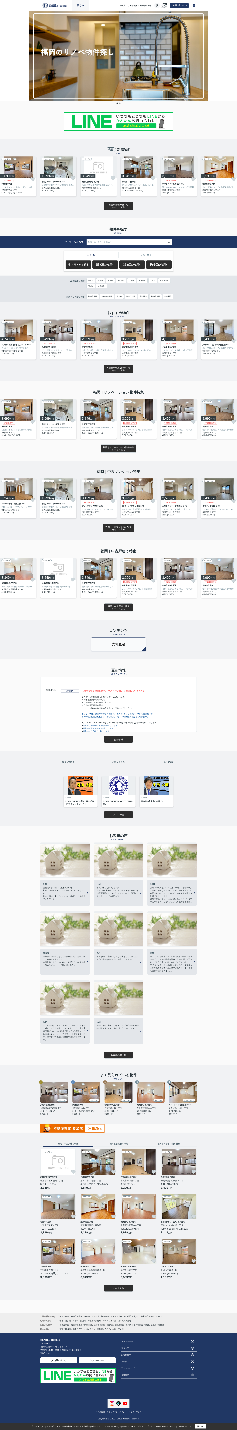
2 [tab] (120, 103)
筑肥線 (154, 1325)
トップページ (127, 1341)
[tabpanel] (118, 56)
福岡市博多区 (106, 296)
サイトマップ (136, 1412)
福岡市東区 (155, 296)
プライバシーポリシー (118, 1412)
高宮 (61, 1329)
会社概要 (125, 1375)
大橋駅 (131, 281)
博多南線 (88, 1325)
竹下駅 (100, 281)
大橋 (86, 1329)
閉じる (200, 1426)
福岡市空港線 (100, 1325)
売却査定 (118, 644)
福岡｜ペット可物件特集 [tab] (168, 1143)
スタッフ (125, 1348)
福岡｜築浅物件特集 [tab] (118, 1143)
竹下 (80, 1329)
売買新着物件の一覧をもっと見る (118, 206)
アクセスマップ (128, 1368)
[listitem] (58, 176)
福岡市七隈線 (143, 1325)
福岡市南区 (92, 296)
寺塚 (62, 1321)
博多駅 (110, 281)
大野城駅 (101, 286)
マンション (91, 255)
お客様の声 (126, 1355)
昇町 (105, 1321)
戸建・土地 (146, 255)
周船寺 (128, 1321)
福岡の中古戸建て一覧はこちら (96, 731)
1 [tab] (117, 103)
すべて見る (118, 1288)
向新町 (76, 1321)
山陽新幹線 (120, 1325)
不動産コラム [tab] (118, 762)
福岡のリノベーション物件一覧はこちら (100, 725)
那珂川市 (168, 296)
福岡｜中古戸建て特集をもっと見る (118, 607)
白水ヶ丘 (112, 1321)
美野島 (98, 1321)
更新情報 (118, 739)
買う (79, 5)
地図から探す (133, 264)
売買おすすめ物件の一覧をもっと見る (118, 369)
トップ (122, 5)
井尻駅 (153, 281)
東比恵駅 (142, 281)
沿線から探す (146, 5)
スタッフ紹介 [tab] (68, 762)
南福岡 (100, 1329)
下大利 (121, 1329)
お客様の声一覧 (118, 1055)
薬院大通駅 (164, 281)
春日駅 (91, 286)
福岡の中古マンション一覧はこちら (98, 728)
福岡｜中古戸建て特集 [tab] (68, 1143)
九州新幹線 (131, 1325)
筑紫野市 (145, 1316)
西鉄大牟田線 (77, 1325)
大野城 (92, 1329)
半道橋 (91, 1321)
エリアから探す (132, 5)
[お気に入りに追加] (32, 179)
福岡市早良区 (156, 1316)
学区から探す (160, 264)
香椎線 (161, 1325)
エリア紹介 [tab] (169, 762)
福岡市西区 (130, 296)
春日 (106, 1329)
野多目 (68, 1321)
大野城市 (143, 296)
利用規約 (101, 1412)
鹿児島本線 (65, 1325)
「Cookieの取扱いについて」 (164, 1427)
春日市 (119, 296)
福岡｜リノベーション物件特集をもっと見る (118, 448)
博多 (75, 1329)
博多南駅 (121, 281)
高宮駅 (91, 281)
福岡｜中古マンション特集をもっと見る (118, 528)
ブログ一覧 (118, 814)
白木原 (121, 1321)
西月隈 (83, 1321)
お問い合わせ (178, 5)
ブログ (124, 1361)
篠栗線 (110, 1325)
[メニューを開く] (194, 5)
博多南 (68, 1329)
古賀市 (136, 1316)
